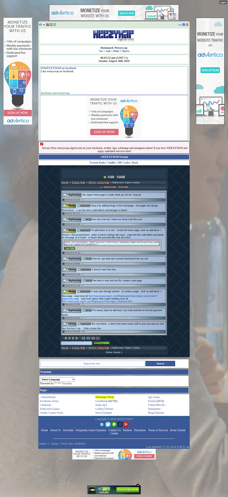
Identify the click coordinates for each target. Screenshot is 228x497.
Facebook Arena (49, 401)
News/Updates (103, 412)
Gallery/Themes (104, 408)
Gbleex (72, 269)
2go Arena (154, 397)
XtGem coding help (99, 182)
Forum (152, 401)
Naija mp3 (101, 404)
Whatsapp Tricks (104, 397)
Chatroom (45, 404)
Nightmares (74, 194)
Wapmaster (154, 408)
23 (93, 338)
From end (123, 187)
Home (65, 182)
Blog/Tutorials (156, 412)
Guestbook (101, 401)
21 (83, 338)
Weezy (71, 205)
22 (88, 338)
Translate (66, 383)
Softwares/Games (50, 408)
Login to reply (110, 187)
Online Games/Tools (51, 412)
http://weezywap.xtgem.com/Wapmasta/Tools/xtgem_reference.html (97, 301)
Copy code (69, 248)
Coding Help (78, 182)
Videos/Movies (156, 404)
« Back (44, 397)
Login (111, 177)
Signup (120, 177)
